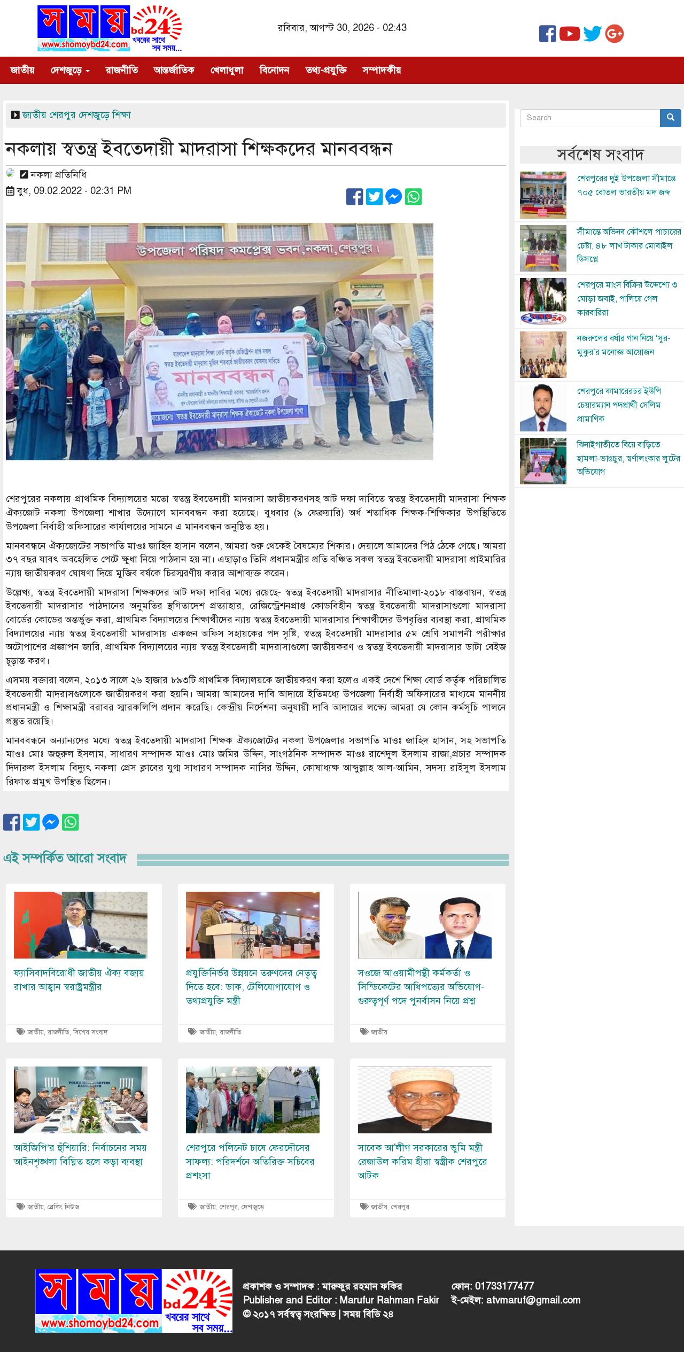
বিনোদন (275, 70)
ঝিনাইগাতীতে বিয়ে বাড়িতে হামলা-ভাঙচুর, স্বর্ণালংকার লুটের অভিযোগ (628, 458)
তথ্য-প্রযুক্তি (326, 70)
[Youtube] (570, 38)
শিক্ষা (121, 115)
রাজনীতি (122, 70)
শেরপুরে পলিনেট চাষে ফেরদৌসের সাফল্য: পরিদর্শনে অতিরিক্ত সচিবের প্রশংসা (250, 1161)
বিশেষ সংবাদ (90, 1032)
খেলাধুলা (227, 70)
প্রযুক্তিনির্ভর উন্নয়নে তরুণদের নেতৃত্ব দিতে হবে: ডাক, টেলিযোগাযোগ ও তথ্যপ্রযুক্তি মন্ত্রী (251, 986)
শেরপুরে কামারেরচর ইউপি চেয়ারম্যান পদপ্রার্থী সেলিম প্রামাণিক (619, 405)
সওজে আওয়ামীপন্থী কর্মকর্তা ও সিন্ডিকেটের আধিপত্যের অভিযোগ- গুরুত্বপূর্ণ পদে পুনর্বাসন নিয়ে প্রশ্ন (421, 986)
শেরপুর (62, 115)
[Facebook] (547, 38)
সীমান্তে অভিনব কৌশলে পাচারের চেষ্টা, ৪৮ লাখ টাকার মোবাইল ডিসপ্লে (629, 246)
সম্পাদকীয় (382, 70)
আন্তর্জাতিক (174, 70)
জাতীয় (23, 70)
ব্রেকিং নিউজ (63, 1207)
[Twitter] (592, 38)
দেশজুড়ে (67, 70)
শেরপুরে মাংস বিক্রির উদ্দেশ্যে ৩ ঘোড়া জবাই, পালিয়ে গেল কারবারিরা (627, 299)
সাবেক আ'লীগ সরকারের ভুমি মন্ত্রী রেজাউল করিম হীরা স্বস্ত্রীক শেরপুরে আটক (422, 1161)
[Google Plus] (614, 38)
